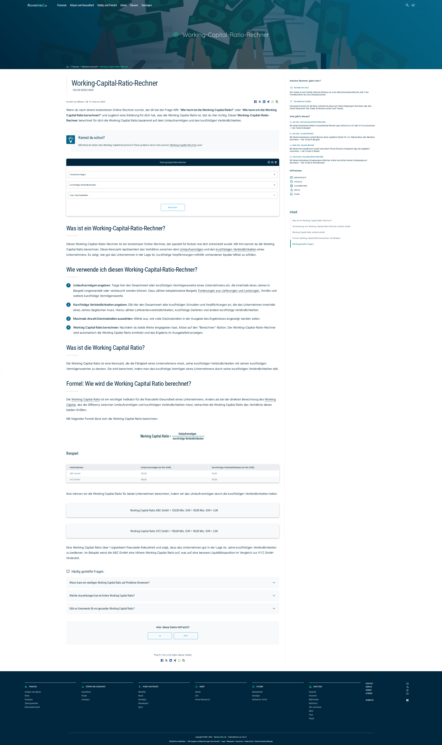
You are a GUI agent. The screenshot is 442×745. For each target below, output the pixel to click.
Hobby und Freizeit (107, 5)
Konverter (313, 696)
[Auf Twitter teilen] (260, 102)
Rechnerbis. (37, 5)
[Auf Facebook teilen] (255, 102)
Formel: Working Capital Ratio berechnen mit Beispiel (316, 238)
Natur (311, 711)
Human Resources (202, 699)
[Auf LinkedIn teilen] (264, 102)
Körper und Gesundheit (82, 5)
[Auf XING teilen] (268, 102)
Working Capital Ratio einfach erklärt (308, 232)
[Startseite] (67, 66)
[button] (172, 582)
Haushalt (312, 692)
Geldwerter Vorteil (259, 699)
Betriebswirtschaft (89, 66)
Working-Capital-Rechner (183, 145)
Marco (81, 101)
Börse (27, 696)
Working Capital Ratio (85, 399)
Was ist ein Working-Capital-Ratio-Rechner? (312, 220)
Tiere (311, 715)
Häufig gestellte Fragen (303, 244)
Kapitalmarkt (257, 692)
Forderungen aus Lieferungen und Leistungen (228, 290)
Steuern (134, 5)
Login (223, 741)
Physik (311, 718)
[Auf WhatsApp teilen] (273, 102)
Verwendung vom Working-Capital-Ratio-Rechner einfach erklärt (321, 226)
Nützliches (313, 703)
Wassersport (143, 703)
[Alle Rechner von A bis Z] (413, 5)
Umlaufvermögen (191, 249)
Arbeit (123, 5)
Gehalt (197, 692)
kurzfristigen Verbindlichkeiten (236, 249)
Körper (84, 696)
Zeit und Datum (315, 707)
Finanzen (62, 5)
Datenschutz (249, 741)
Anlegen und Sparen (33, 692)
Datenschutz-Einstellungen (264, 741)
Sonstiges (147, 5)
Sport (140, 707)
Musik (140, 696)
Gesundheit (86, 692)
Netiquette (230, 741)
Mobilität (142, 692)
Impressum (239, 741)
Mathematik (314, 699)
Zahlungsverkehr (31, 703)
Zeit (196, 696)
